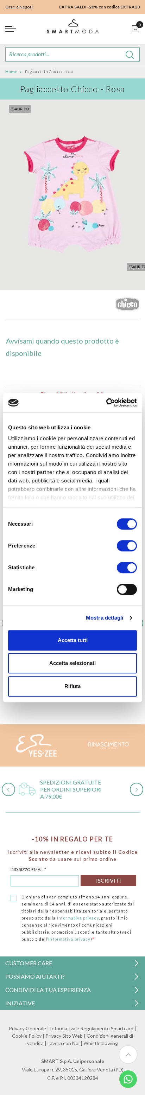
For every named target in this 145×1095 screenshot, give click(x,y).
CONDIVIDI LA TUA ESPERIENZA (48, 989)
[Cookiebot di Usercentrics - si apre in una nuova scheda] (106, 402)
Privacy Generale (27, 1028)
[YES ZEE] (36, 745)
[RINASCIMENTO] (109, 745)
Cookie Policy (27, 1036)
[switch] (127, 545)
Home (11, 71)
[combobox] (72, 54)
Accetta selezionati (72, 663)
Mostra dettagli (105, 618)
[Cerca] (130, 54)
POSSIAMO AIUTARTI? (35, 976)
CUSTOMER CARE (28, 963)
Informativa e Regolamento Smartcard (91, 1028)
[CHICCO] (127, 306)
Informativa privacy (78, 918)
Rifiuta (72, 686)
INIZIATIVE (20, 1003)
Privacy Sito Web (64, 1036)
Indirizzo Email (28, 869)
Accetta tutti (73, 640)
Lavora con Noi (64, 1043)
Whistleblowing (100, 1043)
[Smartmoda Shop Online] (72, 29)
